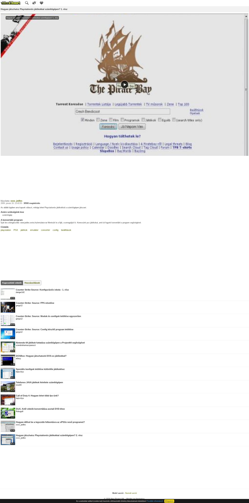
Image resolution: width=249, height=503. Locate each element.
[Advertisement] (124, 177)
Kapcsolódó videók (12, 283)
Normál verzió (131, 493)
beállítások (66, 230)
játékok (24, 230)
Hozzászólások (32, 283)
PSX (16, 230)
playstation (6, 230)
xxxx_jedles (16, 201)
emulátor (34, 230)
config (55, 230)
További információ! (155, 501)
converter (45, 230)
